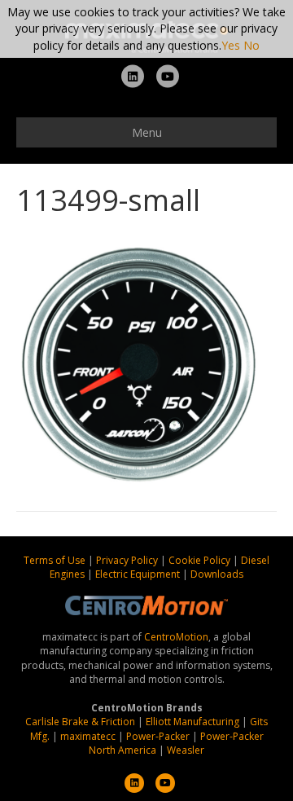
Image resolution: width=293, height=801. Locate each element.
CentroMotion (176, 637)
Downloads (216, 574)
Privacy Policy (128, 560)
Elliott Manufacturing (192, 721)
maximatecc (88, 736)
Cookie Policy (200, 560)
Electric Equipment (137, 574)
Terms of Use (56, 560)
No (251, 45)
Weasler (185, 750)
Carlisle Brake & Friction (80, 721)
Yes (230, 45)
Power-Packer (158, 736)
